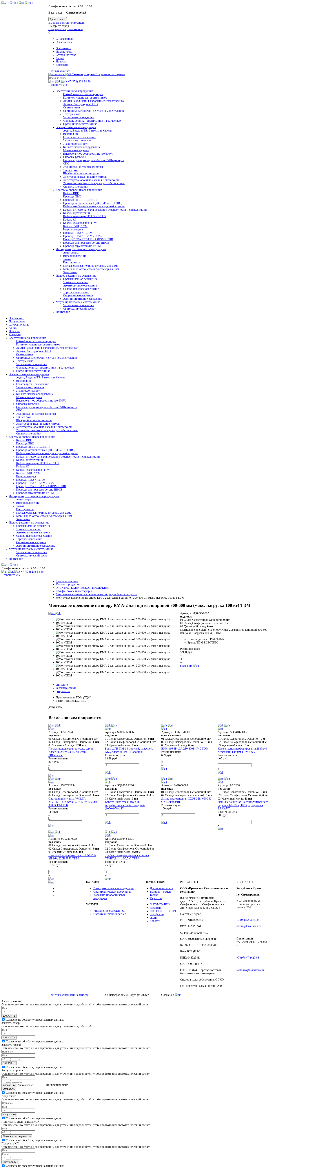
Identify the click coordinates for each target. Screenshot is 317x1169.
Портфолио (63, 311)
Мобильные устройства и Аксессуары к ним (91, 269)
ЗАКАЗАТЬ (9, 1015)
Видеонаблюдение (74, 255)
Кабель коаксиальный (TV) (80, 222)
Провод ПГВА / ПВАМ (77, 232)
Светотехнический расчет (79, 308)
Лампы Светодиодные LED (80, 104)
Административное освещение (82, 298)
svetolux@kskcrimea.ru (250, 970)
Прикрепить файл (56, 1084)
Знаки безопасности (75, 143)
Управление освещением (78, 117)
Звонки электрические (77, 140)
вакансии (156, 907)
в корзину (186, 665)
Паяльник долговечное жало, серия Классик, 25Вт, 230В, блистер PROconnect (70, 752)
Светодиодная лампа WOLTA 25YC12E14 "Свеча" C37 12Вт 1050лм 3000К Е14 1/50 (72, 802)
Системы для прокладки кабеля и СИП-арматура (93, 160)
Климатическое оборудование (82, 147)
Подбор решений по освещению (76, 275)
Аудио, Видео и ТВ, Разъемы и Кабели (87, 130)
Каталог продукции (68, 584)
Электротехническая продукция (76, 127)
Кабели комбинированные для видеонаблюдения (94, 206)
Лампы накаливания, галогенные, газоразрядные (94, 100)
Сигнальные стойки (75, 186)
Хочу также (9, 1114)
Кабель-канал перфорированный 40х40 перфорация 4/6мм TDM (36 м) (242, 750)
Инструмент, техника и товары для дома (81, 249)
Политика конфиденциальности (68, 994)
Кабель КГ (69, 219)
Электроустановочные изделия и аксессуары (91, 180)
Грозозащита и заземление (79, 137)
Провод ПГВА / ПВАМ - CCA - (82, 236)
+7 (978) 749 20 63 (247, 957)
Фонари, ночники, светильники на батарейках (92, 120)
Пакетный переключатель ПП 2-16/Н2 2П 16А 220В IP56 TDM (72, 857)
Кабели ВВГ (71, 193)
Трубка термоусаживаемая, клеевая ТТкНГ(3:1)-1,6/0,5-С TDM (127, 857)
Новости (61, 61)
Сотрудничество (66, 54)
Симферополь (57, 29)
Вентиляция (70, 133)
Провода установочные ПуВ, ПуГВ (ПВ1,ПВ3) (92, 203)
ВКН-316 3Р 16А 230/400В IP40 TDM (184, 748)
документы (63, 691)
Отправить (9, 1088)
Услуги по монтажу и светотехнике (78, 302)
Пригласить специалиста (17, 1136)
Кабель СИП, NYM (75, 226)
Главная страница (67, 581)
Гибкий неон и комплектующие (83, 94)
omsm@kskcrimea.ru (248, 926)
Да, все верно (57, 19)
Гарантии (156, 898)
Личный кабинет (59, 71)
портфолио (157, 914)
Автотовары (71, 252)
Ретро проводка (73, 229)
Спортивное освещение (78, 295)
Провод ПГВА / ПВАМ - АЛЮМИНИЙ (88, 239)
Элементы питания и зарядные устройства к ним (94, 183)
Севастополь (75, 29)
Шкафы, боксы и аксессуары (81, 173)
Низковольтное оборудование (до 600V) (88, 153)
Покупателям (64, 51)
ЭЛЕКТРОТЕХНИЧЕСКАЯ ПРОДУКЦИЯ (83, 587)
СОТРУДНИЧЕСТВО (163, 911)
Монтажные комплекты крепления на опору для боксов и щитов (96, 594)
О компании (63, 48)
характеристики (66, 687)
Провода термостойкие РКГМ (82, 245)
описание (62, 684)
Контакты (62, 64)
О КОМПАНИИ (160, 904)
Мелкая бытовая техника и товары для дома (90, 265)
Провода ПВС (72, 196)
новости (155, 920)
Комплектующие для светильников (85, 97)
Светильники (71, 107)
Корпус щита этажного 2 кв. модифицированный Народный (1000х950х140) (125, 805)
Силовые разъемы (74, 156)
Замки (67, 259)
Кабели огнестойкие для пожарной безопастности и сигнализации (105, 209)
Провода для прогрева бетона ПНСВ (86, 242)
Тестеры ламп (71, 114)
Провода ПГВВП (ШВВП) (79, 199)
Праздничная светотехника (80, 123)
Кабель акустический (76, 212)
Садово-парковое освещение (81, 288)
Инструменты (72, 262)
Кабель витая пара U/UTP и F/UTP (84, 216)
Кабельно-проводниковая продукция (79, 189)
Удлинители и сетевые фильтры (83, 166)
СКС (66, 163)
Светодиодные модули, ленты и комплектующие (93, 110)
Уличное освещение (75, 282)
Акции (60, 58)
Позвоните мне (58, 84)
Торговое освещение (76, 292)
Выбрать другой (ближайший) (67, 22)
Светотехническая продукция (74, 91)
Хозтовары (70, 272)
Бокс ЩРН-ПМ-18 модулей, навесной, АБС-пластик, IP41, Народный (129, 750)
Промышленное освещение (80, 278)
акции (154, 917)
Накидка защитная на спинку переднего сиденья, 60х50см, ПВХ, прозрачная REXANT (243, 805)
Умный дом (70, 170)
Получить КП (10, 1162)
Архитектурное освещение (80, 285)
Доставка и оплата (161, 888)
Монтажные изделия (76, 150)
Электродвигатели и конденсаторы (85, 176)
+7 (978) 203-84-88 (79, 81)
